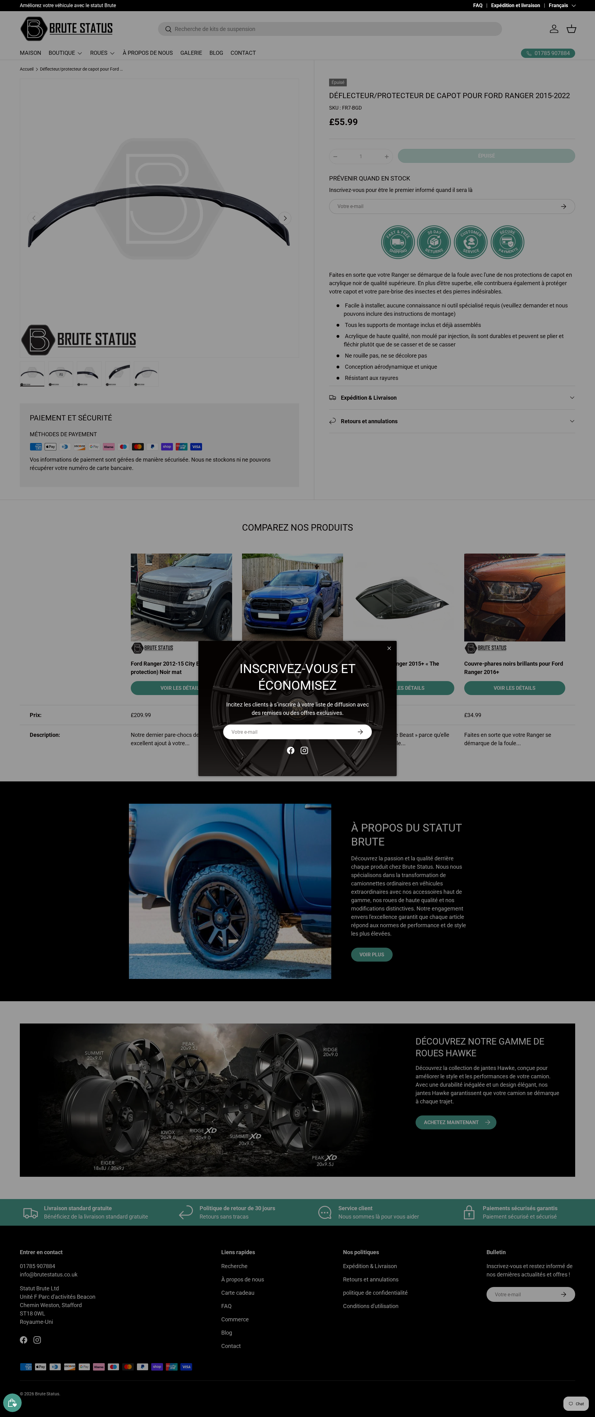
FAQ (478, 5)
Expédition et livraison (515, 5)
